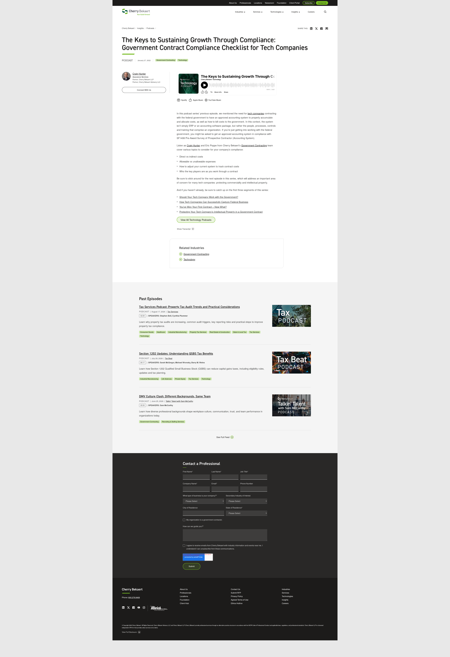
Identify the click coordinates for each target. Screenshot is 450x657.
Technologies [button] (275, 11)
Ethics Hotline (236, 603)
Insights (140, 28)
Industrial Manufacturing (177, 332)
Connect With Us (144, 90)
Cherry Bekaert (128, 28)
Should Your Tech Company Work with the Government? (208, 197)
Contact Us (322, 3)
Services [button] (256, 11)
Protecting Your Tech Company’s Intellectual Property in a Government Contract (221, 211)
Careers (311, 11)
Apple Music (198, 100)
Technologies (287, 596)
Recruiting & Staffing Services (173, 421)
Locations (258, 3)
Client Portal (294, 3)
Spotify (184, 100)
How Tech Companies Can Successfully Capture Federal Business (213, 202)
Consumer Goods (146, 332)
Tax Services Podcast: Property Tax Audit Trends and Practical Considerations (189, 307)
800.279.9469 (134, 597)
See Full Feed (222, 437)
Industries (286, 589)
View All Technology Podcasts (196, 219)
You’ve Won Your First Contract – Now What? (203, 206)
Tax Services (172, 311)
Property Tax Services (198, 332)
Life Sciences (167, 379)
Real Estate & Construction (220, 332)
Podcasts (150, 28)
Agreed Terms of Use (239, 599)
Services (285, 592)
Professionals (245, 3)
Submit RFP (236, 592)
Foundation (281, 3)
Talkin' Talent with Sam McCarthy (179, 401)
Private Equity (180, 379)
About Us (233, 3)
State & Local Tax (239, 332)
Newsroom (269, 3)
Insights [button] (294, 11)
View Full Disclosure (129, 632)
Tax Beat (168, 358)
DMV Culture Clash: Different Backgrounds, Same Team (175, 396)
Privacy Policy (237, 596)
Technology (182, 60)
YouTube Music (214, 100)
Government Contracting (166, 60)
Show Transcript (183, 229)
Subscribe (308, 3)
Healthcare (161, 332)
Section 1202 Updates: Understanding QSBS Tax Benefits (176, 354)
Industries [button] (239, 11)
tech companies (256, 113)
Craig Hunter (193, 145)
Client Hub (184, 603)
